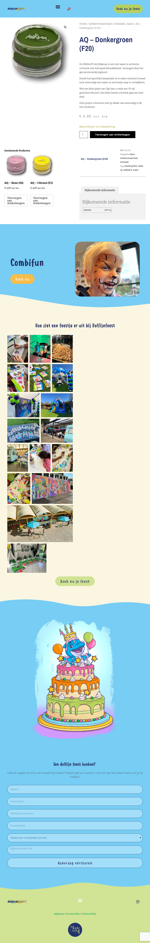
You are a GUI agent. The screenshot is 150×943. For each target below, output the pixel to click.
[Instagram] (137, 901)
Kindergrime (131, 166)
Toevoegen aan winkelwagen (112, 134)
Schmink (119, 23)
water (136, 170)
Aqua (130, 23)
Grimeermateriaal (100, 23)
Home (83, 23)
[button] (57, 6)
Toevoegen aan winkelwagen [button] (16, 200)
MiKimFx (127, 170)
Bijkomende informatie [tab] (100, 190)
